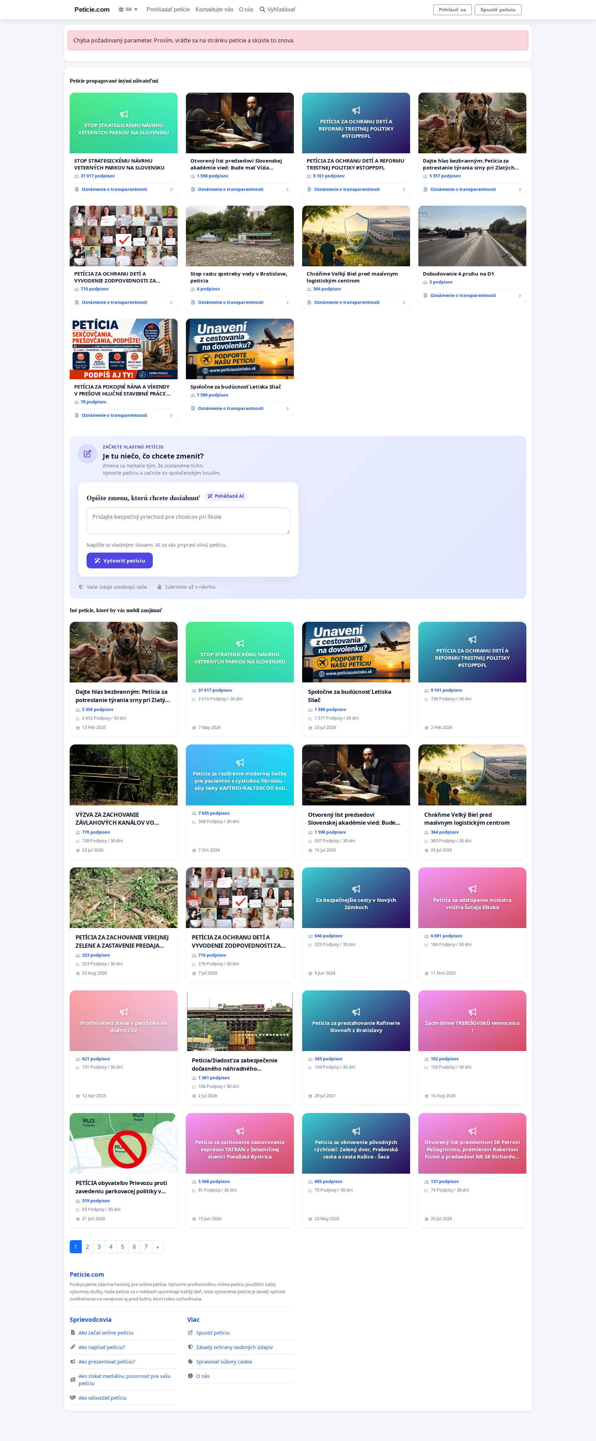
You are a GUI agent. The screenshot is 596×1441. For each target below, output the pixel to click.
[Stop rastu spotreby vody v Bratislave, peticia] (240, 258)
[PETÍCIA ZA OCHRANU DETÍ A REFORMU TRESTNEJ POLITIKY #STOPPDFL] (356, 145)
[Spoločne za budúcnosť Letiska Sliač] (240, 367)
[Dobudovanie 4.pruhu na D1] (472, 254)
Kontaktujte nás (215, 9)
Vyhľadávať (281, 9)
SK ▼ (132, 9)
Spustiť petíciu (498, 9)
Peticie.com (92, 9)
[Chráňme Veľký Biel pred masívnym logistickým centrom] (356, 258)
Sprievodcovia (91, 1319)
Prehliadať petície (168, 9)
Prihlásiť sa (452, 9)
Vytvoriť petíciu (124, 560)
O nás (246, 9)
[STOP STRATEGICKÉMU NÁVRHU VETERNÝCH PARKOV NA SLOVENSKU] (124, 145)
